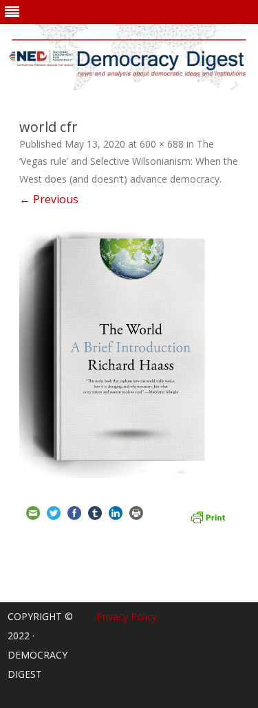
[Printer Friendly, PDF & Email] (207, 515)
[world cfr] (129, 352)
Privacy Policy (126, 616)
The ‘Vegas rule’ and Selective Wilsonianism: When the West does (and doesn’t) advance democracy (128, 161)
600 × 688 (162, 143)
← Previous (48, 199)
